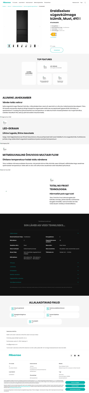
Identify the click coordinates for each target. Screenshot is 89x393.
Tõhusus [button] (12, 263)
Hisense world (75, 2)
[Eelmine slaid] (4, 26)
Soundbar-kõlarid (13, 368)
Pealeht (4, 6)
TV (9, 366)
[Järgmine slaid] (39, 26)
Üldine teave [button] (13, 233)
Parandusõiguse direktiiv (64, 376)
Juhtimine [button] (13, 266)
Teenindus (61, 374)
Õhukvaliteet (47, 2)
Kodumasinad (29, 2)
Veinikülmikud (33, 371)
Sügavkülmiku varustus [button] (16, 278)
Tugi (81, 2)
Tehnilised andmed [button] (15, 282)
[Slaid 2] (13, 46)
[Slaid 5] (26, 46)
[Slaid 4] (22, 46)
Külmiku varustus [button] (15, 274)
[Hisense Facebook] (71, 355)
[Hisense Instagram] (74, 355)
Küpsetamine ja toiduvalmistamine (38, 369)
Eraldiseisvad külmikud (17, 6)
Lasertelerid (21, 2)
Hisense (60, 363)
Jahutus (9, 6)
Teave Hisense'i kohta (63, 366)
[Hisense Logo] (7, 2)
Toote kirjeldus (53, 37)
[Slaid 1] (9, 46)
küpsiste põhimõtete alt (25, 386)
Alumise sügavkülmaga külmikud (30, 6)
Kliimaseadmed (33, 378)
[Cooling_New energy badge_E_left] (53, 36)
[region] (22, 26)
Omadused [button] (13, 270)
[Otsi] (85, 2)
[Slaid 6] (30, 46)
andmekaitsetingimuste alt (15, 387)
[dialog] (44, 386)
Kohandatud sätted (75, 389)
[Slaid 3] (17, 46)
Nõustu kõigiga (75, 382)
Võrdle (53, 46)
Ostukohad (57, 50)
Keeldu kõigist (75, 386)
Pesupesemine (33, 368)
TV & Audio (14, 2)
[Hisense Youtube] (78, 355)
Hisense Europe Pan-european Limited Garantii (69, 368)
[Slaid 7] (34, 46)
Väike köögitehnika (38, 2)
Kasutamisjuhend (63, 378)
